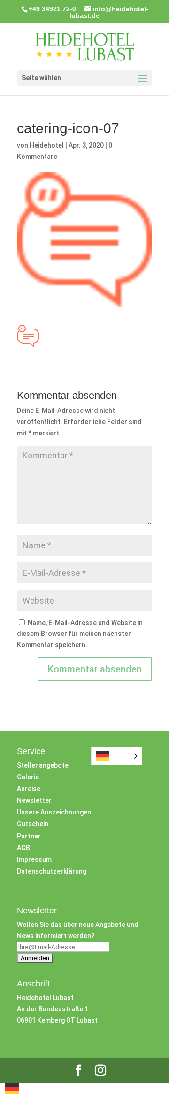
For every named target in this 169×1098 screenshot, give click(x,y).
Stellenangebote (43, 765)
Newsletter (34, 800)
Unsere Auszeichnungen (54, 812)
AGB (23, 848)
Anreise (28, 788)
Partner (29, 836)
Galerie (28, 777)
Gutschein (32, 824)
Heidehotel (47, 145)
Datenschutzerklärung (51, 871)
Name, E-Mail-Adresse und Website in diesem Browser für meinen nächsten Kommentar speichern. (80, 634)
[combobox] (11, 1090)
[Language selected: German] (116, 756)
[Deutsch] (11, 1092)
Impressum (34, 859)
